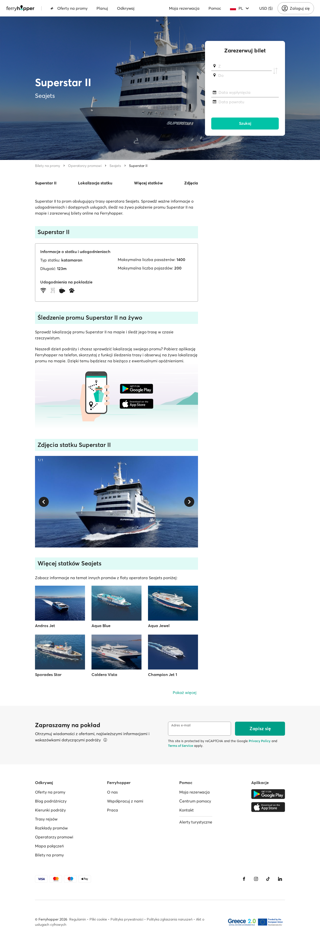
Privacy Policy (259, 741)
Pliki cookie (98, 919)
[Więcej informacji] (105, 740)
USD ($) (265, 8)
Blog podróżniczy (50, 801)
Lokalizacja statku (95, 182)
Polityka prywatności (126, 919)
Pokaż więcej (184, 692)
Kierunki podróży (50, 810)
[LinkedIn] (280, 879)
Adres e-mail (180, 725)
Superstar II (138, 165)
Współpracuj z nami (125, 801)
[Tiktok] (268, 879)
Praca (112, 810)
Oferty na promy (72, 8)
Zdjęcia (191, 182)
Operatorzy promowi (85, 165)
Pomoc (214, 8)
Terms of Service (180, 746)
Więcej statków (148, 182)
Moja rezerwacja (184, 8)
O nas (112, 792)
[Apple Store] (268, 807)
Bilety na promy (47, 165)
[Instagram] (256, 879)
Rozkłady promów (51, 827)
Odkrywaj (125, 8)
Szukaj (245, 123)
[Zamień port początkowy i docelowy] (275, 71)
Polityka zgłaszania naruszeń (169, 919)
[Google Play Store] (268, 794)
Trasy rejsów (46, 818)
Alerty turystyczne (195, 821)
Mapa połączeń (49, 845)
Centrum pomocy (195, 801)
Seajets (115, 165)
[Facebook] (244, 879)
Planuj (102, 8)
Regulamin (77, 919)
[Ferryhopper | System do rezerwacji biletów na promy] (20, 8)
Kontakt (186, 810)
